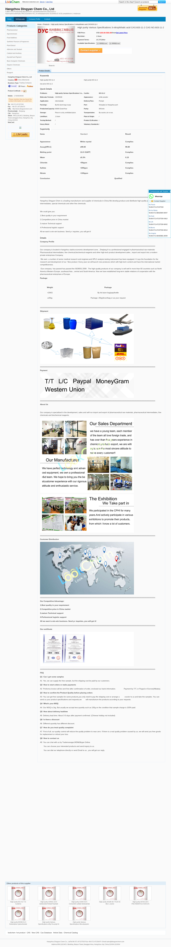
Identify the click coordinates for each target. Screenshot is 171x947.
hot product (20, 933)
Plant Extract (11, 45)
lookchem (12, 933)
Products (46, 24)
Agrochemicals (12, 34)
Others (9, 69)
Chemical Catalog (71, 933)
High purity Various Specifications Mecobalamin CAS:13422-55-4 (79, 924)
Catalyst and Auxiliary (14, 53)
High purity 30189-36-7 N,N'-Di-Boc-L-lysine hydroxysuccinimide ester (110, 904)
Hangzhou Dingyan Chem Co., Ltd (20, 77)
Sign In (42, 2)
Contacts (47, 19)
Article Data (57, 933)
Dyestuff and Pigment (14, 57)
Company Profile (34, 19)
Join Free (49, 2)
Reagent (10, 73)
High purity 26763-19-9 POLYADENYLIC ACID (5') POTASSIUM (140, 904)
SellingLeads (20, 19)
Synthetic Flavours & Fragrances (18, 41)
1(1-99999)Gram (102, 43)
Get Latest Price (122, 33)
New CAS (35, 933)
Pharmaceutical (12, 30)
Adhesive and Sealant (14, 49)
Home (9, 19)
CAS (28, 933)
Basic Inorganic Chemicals (16, 61)
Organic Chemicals (13, 65)
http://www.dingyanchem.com (22, 109)
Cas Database (46, 933)
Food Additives (12, 38)
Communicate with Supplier (159, 191)
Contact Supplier (159, 201)
